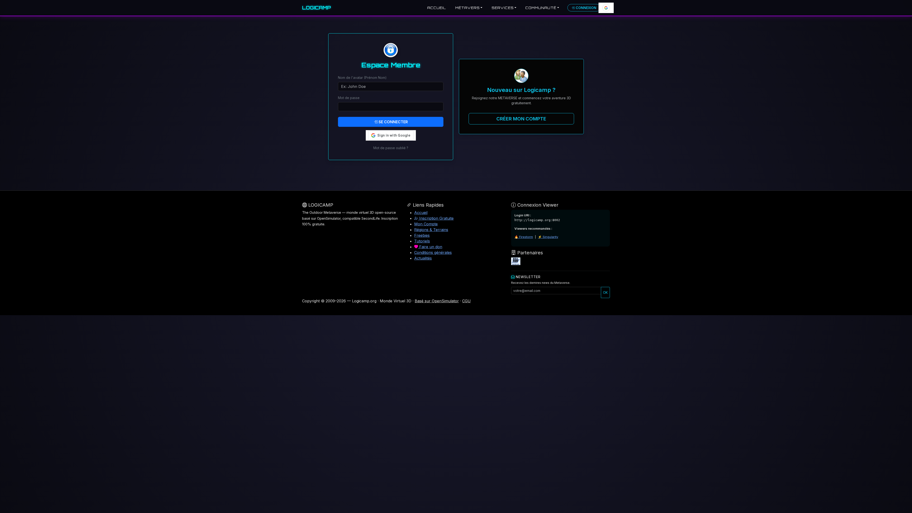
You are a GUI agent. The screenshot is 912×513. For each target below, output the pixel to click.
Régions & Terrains (431, 229)
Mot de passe (349, 98)
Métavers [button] (467, 8)
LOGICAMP (316, 8)
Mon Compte (426, 224)
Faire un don (430, 246)
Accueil (436, 8)
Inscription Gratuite (436, 218)
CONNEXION (585, 8)
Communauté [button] (540, 8)
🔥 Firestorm (523, 237)
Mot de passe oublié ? (390, 148)
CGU (466, 301)
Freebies (422, 235)
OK (605, 292)
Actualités (423, 258)
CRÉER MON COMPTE (521, 119)
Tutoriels (422, 241)
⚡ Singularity (548, 237)
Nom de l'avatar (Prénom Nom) (362, 78)
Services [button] (503, 8)
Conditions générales (433, 252)
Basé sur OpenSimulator (437, 301)
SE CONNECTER (393, 121)
